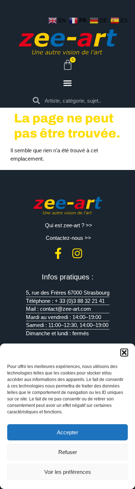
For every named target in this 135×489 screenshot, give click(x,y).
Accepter (67, 432)
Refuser (67, 452)
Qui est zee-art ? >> (68, 225)
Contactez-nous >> (68, 238)
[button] (124, 352)
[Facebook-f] (58, 253)
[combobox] (73, 100)
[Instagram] (77, 253)
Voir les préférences (67, 472)
